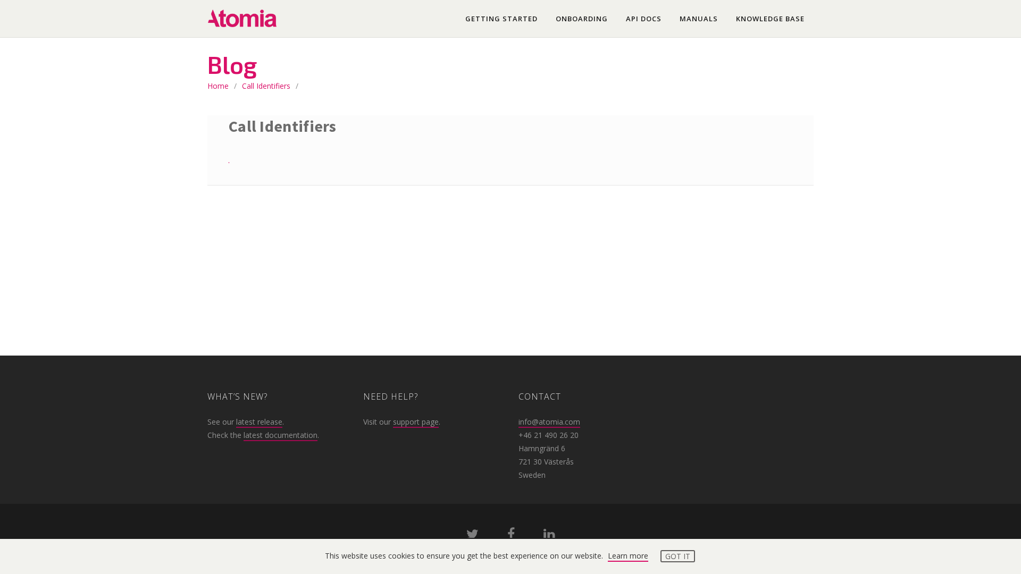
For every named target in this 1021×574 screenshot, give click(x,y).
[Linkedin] (549, 536)
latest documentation (280, 435)
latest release (259, 422)
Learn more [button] (628, 556)
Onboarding (582, 18)
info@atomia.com (549, 422)
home (218, 86)
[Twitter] (472, 536)
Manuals (699, 18)
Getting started (501, 18)
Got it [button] (677, 556)
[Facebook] (511, 536)
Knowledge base (770, 18)
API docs (644, 18)
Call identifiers (266, 86)
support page (416, 422)
